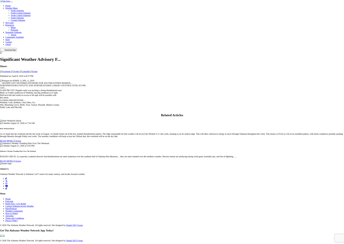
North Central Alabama (21, 13)
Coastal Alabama (18, 20)
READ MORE (6, 141)
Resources (9, 25)
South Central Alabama (21, 15)
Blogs (13, 27)
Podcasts (14, 30)
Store (7, 39)
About (13, 35)
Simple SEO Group (74, 225)
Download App (10, 50)
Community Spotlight (14, 37)
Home (8, 6)
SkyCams (9, 23)
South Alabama (17, 18)
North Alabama (17, 10)
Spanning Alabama (13, 32)
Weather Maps (11, 8)
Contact (8, 42)
